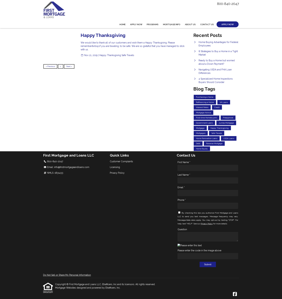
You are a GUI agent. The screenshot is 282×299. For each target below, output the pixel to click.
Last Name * (184, 175)
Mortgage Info (171, 24)
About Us (190, 24)
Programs (152, 24)
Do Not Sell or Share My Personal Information (67, 275)
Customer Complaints (121, 161)
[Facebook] (235, 294)
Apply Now (136, 24)
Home (122, 24)
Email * (181, 187)
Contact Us (207, 24)
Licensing (115, 167)
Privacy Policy (117, 173)
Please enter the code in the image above (199, 250)
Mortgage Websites (66, 287)
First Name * (184, 162)
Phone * (182, 200)
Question (182, 229)
